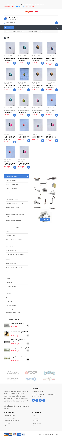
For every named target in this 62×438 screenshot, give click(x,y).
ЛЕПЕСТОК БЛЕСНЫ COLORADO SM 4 (23, 137)
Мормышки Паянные (11, 286)
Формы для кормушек (11, 188)
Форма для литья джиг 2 (12, 199)
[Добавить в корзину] (14, 63)
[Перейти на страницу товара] (10, 48)
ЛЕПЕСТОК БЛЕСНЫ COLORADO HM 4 (9, 86)
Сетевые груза (9, 246)
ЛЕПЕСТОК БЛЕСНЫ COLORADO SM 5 (9, 163)
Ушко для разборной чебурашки (14, 239)
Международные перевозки (12, 420)
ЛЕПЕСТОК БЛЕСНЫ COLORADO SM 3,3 (23, 111)
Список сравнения (37, 425)
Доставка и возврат (10, 415)
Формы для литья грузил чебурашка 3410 (18, 340)
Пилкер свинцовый (10, 309)
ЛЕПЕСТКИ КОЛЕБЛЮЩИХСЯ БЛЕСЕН (15, 211)
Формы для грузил (10, 192)
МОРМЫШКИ (9, 282)
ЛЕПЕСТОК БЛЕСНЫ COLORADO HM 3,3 (9, 59)
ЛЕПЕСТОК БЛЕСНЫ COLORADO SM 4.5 (51, 137)
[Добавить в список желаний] (8, 50)
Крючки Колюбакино (11, 250)
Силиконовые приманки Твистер (14, 267)
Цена (56, 38)
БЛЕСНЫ (8, 297)
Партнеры (7, 423)
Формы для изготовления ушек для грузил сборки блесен (19, 332)
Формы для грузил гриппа (12, 184)
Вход (34, 415)
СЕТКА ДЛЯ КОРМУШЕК (17, 323)
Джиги (7, 271)
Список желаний (37, 423)
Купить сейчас (45, 219)
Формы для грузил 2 (11, 180)
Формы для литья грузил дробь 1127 (19, 356)
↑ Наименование (49, 38)
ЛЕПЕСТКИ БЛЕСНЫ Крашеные (8, 56)
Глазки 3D (8, 259)
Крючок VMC (9, 301)
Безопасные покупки (10, 418)
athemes (56, 434)
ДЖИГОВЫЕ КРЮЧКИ (11, 305)
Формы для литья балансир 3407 (20, 348)
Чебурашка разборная (11, 263)
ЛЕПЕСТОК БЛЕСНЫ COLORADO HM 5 (51, 86)
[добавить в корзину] (27, 325)
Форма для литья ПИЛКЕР (12, 227)
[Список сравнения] (57, 27)
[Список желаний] (54, 27)
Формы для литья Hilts (11, 243)
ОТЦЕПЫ (8, 290)
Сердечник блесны (10, 224)
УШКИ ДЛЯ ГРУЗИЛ (10, 235)
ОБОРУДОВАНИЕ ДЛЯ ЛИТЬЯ (13, 312)
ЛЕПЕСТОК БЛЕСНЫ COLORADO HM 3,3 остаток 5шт (51, 60)
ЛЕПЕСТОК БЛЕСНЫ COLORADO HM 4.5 (37, 86)
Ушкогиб (8, 278)
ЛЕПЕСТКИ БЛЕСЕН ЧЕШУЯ (12, 207)
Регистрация (36, 418)
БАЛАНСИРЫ (9, 293)
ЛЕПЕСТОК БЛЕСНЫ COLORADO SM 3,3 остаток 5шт (9, 138)
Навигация (9, 27)
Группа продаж (9, 425)
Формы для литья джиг (11, 195)
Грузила (8, 275)
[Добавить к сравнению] (12, 51)
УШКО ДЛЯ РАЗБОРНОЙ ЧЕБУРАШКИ (14, 203)
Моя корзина (36, 420)
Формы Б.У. (8, 231)
